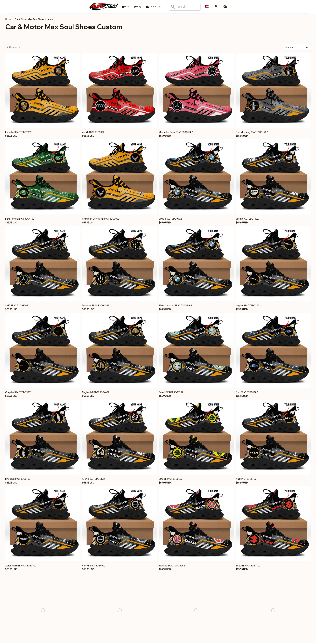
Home (8, 19)
